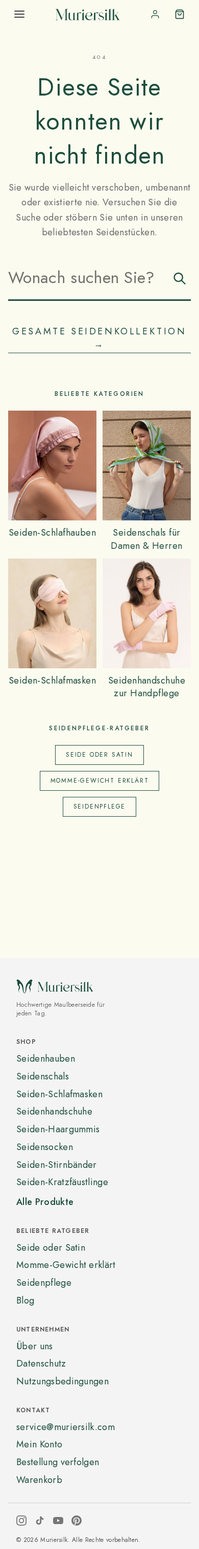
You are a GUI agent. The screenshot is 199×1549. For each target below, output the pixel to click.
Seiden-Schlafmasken (59, 1094)
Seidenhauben (45, 1058)
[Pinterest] (76, 1520)
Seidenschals (42, 1076)
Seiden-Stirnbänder (56, 1164)
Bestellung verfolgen (57, 1462)
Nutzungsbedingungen (62, 1381)
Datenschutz (41, 1363)
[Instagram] (21, 1520)
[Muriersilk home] (87, 14)
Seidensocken (44, 1147)
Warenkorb (39, 1479)
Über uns (34, 1346)
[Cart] (179, 14)
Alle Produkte (44, 1202)
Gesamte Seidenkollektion (99, 338)
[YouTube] (58, 1520)
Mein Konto (39, 1444)
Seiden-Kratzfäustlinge (62, 1182)
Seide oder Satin (99, 754)
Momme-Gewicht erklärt (100, 780)
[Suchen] (179, 278)
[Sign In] (155, 14)
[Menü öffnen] (19, 14)
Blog (25, 1300)
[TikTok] (40, 1520)
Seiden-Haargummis (58, 1129)
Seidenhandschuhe (54, 1111)
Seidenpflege (99, 806)
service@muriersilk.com (65, 1427)
